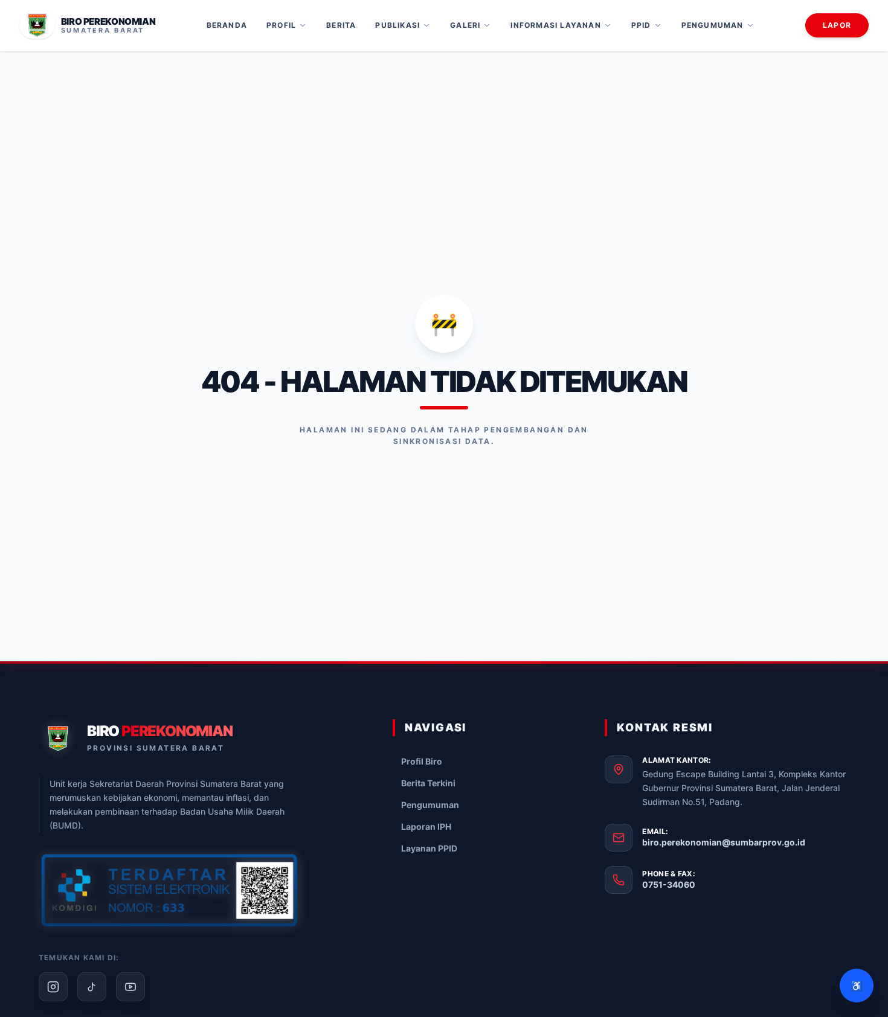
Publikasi (397, 25)
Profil (281, 25)
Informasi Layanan (555, 25)
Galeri (465, 25)
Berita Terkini (428, 783)
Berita (341, 25)
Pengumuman (712, 25)
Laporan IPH (426, 826)
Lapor (837, 25)
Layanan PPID (429, 848)
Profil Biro (421, 761)
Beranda (227, 25)
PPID (641, 25)
